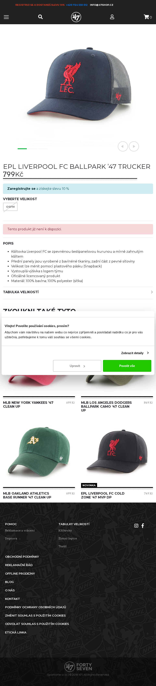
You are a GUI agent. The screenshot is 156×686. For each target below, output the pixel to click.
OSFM (10, 206)
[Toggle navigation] (6, 17)
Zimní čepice (67, 538)
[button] (123, 146)
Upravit (75, 366)
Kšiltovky (65, 530)
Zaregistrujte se (21, 189)
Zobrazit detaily (132, 353)
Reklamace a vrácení (20, 530)
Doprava (11, 538)
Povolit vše (127, 366)
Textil (62, 546)
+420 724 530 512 (77, 4)
